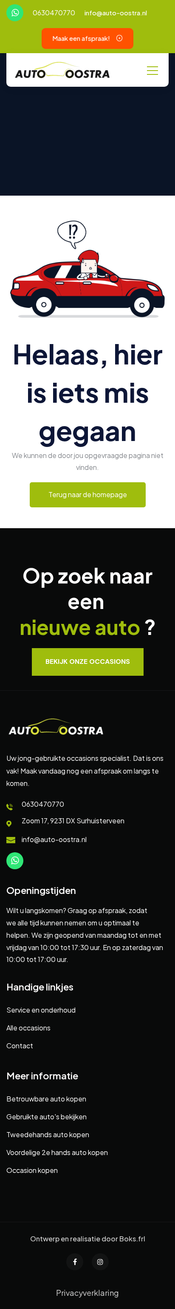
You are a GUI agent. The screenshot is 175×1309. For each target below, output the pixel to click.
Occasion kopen (32, 1170)
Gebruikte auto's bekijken (46, 1116)
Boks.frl (132, 1238)
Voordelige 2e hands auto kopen (57, 1152)
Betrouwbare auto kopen (46, 1098)
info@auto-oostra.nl (116, 13)
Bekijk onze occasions (87, 661)
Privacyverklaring (87, 1293)
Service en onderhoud (41, 1009)
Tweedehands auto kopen (47, 1134)
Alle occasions (28, 1027)
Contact (19, 1045)
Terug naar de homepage (87, 494)
